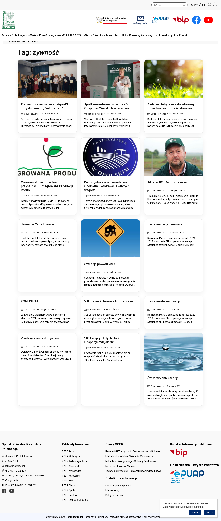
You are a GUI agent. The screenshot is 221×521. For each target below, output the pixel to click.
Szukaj (184, 4)
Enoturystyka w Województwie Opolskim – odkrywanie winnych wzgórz (106, 186)
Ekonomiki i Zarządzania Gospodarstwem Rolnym (132, 451)
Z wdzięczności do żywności (41, 338)
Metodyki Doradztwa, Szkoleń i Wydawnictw (129, 456)
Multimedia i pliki (165, 35)
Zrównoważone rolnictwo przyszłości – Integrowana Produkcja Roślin (47, 186)
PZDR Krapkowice (71, 470)
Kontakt (183, 35)
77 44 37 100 (12, 461)
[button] (210, 4)
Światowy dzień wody (162, 378)
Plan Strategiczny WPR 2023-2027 (60, 35)
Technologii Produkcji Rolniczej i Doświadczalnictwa (133, 470)
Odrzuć (209, 512)
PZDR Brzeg (68, 451)
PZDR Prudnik (69, 495)
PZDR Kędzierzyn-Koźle (75, 461)
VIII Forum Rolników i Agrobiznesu (108, 301)
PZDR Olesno (69, 485)
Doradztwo (112, 35)
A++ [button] (202, 5)
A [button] (192, 5)
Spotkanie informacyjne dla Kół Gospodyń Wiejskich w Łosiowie (106, 106)
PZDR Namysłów (71, 475)
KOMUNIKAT (30, 301)
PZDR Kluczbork (70, 466)
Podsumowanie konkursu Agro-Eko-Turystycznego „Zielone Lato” (46, 106)
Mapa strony (112, 490)
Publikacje (18, 35)
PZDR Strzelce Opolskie (75, 500)
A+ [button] (196, 4)
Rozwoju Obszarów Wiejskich (121, 466)
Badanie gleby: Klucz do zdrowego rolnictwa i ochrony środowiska (171, 106)
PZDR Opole (68, 490)
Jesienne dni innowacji (163, 301)
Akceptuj (195, 512)
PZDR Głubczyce (71, 456)
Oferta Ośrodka (93, 35)
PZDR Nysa (68, 480)
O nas (5, 35)
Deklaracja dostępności (118, 485)
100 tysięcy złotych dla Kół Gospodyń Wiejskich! (103, 340)
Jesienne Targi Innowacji (38, 224)
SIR (124, 35)
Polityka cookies (114, 495)
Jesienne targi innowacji (164, 224)
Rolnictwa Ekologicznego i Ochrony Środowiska (130, 461)
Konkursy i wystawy (140, 35)
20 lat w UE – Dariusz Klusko (167, 182)
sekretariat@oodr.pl (15, 465)
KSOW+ (32, 35)
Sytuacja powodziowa (99, 264)
